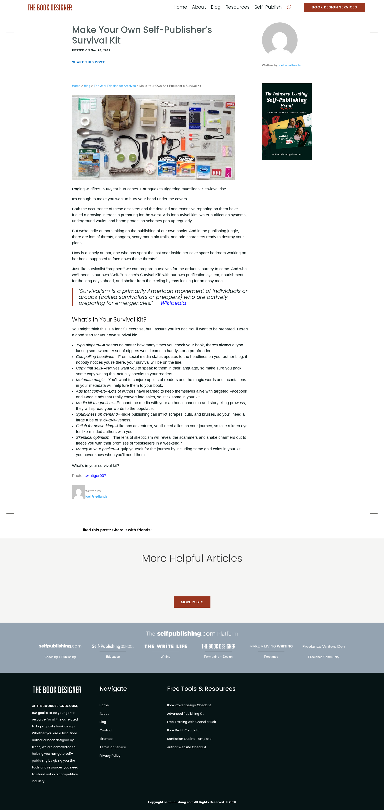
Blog (216, 8)
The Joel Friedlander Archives (115, 85)
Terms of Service (113, 747)
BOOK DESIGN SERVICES (334, 7)
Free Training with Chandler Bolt (191, 722)
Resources (238, 8)
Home (180, 8)
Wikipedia (173, 303)
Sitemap (106, 739)
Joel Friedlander (290, 65)
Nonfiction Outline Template (189, 739)
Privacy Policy (110, 755)
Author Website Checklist (186, 747)
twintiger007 (95, 475)
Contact (106, 730)
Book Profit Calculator (184, 730)
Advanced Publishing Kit (185, 713)
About (199, 8)
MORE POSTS (192, 602)
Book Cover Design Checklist (189, 705)
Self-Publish (268, 8)
